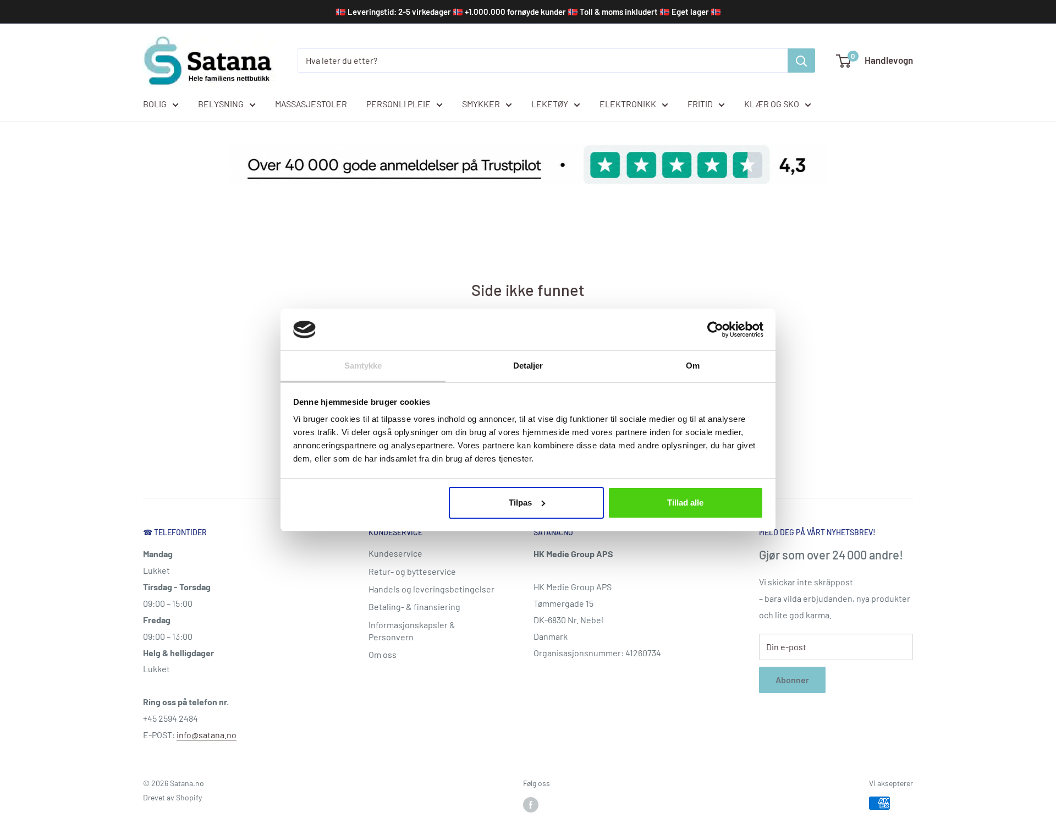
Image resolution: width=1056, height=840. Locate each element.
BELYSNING (221, 103)
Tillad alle (685, 502)
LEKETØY (549, 103)
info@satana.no (207, 734)
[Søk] (801, 60)
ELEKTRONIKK (628, 103)
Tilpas (520, 502)
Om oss (383, 654)
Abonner (792, 679)
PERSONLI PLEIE (398, 103)
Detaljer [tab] (528, 365)
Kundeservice (395, 553)
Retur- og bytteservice (412, 571)
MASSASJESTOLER (311, 103)
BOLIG (155, 103)
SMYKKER (481, 103)
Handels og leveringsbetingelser (431, 589)
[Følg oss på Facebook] (530, 804)
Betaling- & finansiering (414, 606)
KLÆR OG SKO (771, 103)
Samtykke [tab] (363, 365)
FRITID (700, 103)
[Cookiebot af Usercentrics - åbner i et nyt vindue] (715, 329)
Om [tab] (693, 365)
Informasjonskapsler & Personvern (412, 630)
